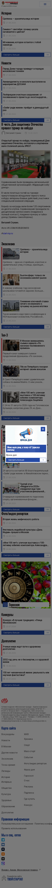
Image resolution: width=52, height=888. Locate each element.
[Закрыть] (42, 429)
